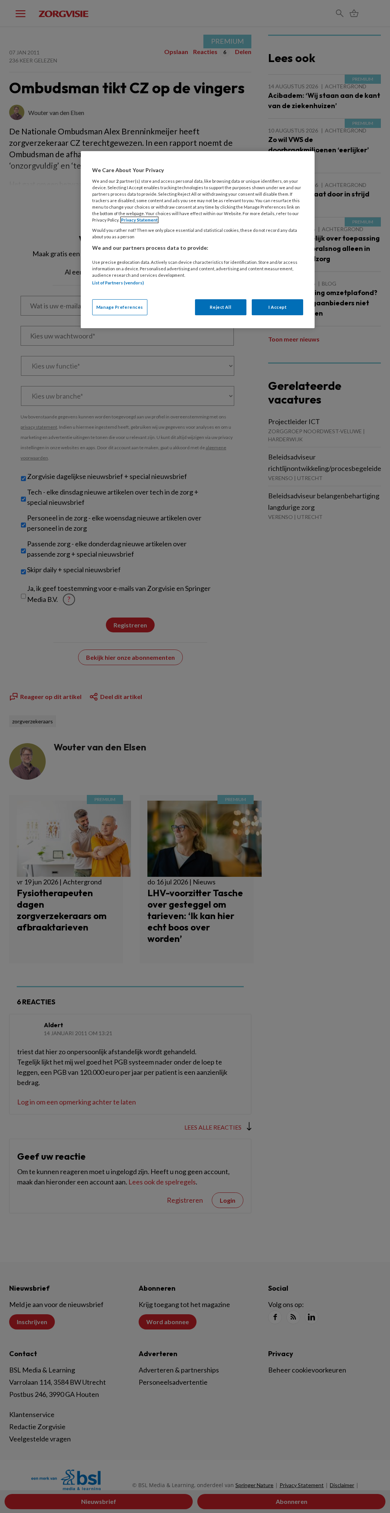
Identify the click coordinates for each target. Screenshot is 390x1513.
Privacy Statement (139, 219)
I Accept (278, 307)
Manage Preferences (119, 307)
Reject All (220, 307)
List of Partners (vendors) (118, 282)
